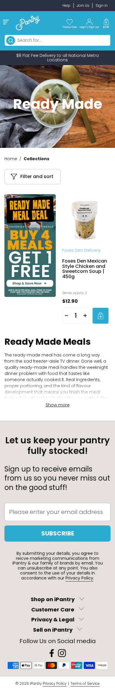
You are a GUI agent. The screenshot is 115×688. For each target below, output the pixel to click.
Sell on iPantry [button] (53, 629)
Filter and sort (36, 176)
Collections (36, 159)
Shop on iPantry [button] (53, 599)
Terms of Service (85, 683)
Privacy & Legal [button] (52, 619)
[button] (106, 22)
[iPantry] (28, 23)
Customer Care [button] (52, 609)
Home (10, 159)
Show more (58, 405)
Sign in (102, 5)
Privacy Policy (79, 578)
